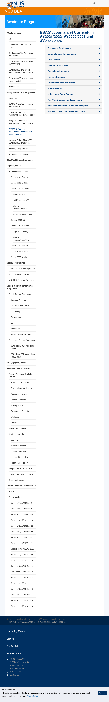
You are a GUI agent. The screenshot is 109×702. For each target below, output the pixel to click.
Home (11, 619)
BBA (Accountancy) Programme (52, 619)
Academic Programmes (26, 619)
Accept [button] (102, 693)
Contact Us (14, 674)
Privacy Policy (32, 696)
